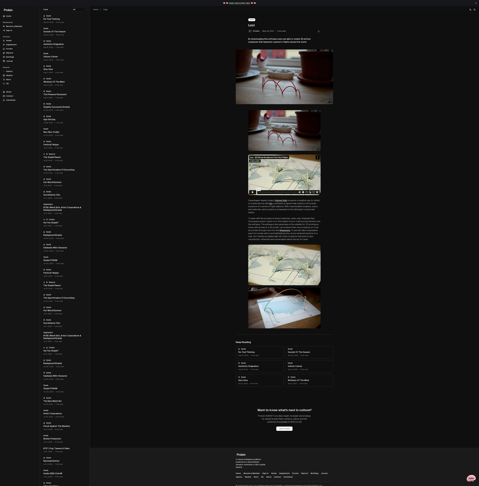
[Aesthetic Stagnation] (260, 366)
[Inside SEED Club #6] (65, 473)
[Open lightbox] (317, 113)
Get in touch (284, 429)
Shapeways (285, 230)
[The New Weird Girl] (65, 401)
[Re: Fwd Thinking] (260, 352)
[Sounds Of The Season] (309, 352)
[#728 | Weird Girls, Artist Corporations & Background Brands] (65, 209)
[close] (476, 3)
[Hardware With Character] (65, 247)
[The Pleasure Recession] (65, 94)
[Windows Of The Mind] (309, 380)
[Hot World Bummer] (65, 182)
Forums (52, 219)
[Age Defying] (65, 119)
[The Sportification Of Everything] (65, 170)
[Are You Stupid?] (65, 222)
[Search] (475, 9)
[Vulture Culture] (309, 366)
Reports (52, 154)
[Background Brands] (65, 235)
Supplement (48, 204)
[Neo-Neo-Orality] (65, 132)
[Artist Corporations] (65, 413)
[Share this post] (319, 31)
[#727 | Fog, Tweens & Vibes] (65, 450)
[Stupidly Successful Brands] (65, 107)
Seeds (251, 20)
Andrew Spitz (281, 200)
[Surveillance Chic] (65, 195)
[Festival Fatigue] (65, 144)
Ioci (270, 203)
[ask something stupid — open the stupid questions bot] (471, 478)
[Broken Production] (65, 439)
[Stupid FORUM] (65, 260)
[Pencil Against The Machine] (65, 426)
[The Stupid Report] (65, 157)
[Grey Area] (260, 380)
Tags (105, 9)
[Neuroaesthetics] (65, 461)
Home (95, 9)
